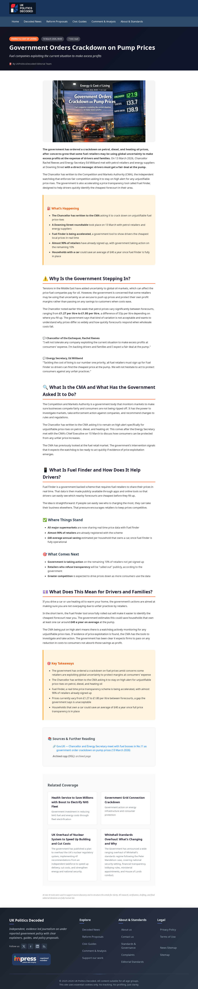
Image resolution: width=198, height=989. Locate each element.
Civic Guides (80, 21)
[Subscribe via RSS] (44, 946)
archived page (83, 756)
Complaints (128, 955)
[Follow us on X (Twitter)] (24, 946)
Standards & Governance (128, 946)
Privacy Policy (168, 929)
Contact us (127, 936)
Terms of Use (168, 936)
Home (15, 21)
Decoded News (32, 21)
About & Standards (132, 21)
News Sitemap (168, 947)
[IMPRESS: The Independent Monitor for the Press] (38, 959)
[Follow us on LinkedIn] (37, 946)
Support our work (92, 958)
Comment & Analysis (104, 21)
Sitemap (165, 955)
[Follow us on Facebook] (30, 946)
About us (126, 929)
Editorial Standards (132, 961)
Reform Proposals (57, 21)
